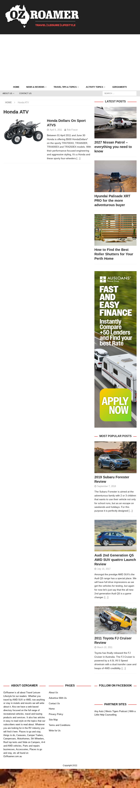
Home (16, 87)
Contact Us (25, 93)
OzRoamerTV (119, 87)
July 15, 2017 (103, 569)
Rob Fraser (72, 129)
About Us (7, 93)
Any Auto (98, 711)
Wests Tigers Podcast (116, 711)
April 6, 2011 (56, 129)
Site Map (53, 719)
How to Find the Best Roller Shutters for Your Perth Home (113, 254)
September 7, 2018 (106, 486)
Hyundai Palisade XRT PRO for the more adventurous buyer (112, 200)
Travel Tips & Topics (65, 87)
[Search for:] (119, 93)
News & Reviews (35, 87)
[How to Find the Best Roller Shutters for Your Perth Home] (115, 230)
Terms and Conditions (59, 725)
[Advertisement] (70, 58)
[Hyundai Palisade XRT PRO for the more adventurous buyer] (115, 176)
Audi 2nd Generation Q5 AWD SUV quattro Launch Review (115, 559)
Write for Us (55, 730)
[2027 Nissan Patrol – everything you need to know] (115, 122)
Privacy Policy (56, 714)
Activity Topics (94, 87)
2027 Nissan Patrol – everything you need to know (113, 146)
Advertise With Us (58, 698)
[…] (78, 158)
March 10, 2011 (104, 647)
